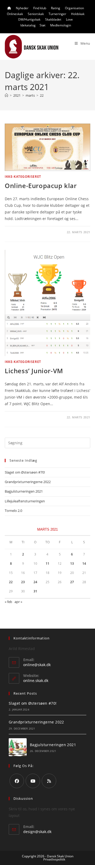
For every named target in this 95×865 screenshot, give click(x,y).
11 (47, 563)
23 (23, 582)
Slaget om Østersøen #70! (25, 472)
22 (42, 95)
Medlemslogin (60, 25)
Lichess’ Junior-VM (34, 370)
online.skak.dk (35, 680)
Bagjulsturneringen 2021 (24, 491)
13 (72, 563)
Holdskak (77, 14)
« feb (8, 601)
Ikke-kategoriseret (23, 176)
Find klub (39, 8)
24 (35, 582)
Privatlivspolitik (54, 859)
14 (84, 563)
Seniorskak (36, 14)
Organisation (74, 8)
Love (69, 19)
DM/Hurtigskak (29, 19)
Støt (42, 25)
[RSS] (49, 781)
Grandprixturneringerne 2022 (28, 481)
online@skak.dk (37, 664)
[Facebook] (17, 781)
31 (35, 591)
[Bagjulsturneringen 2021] (18, 747)
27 (72, 582)
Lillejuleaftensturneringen (25, 501)
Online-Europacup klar (41, 185)
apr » (18, 601)
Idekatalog (28, 25)
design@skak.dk (37, 831)
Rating (55, 8)
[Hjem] (6, 95)
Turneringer (57, 14)
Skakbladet (53, 19)
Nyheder (22, 8)
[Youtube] (33, 781)
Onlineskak (15, 14)
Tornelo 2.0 (13, 510)
